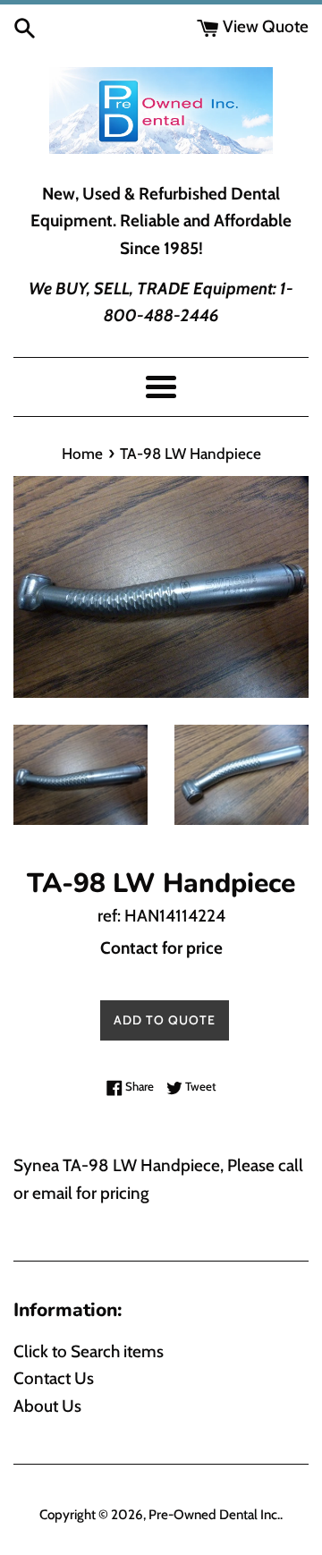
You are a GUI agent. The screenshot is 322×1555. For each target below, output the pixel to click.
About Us (47, 1406)
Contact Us (53, 1378)
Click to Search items (88, 1351)
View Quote (264, 26)
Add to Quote (165, 1020)
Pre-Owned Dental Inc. (214, 1514)
